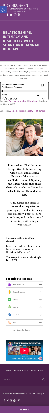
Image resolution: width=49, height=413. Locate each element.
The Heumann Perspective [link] (20, 393)
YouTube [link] (23, 78)
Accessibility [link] (6, 72)
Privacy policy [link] (21, 370)
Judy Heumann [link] (15, 5)
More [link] (42, 111)
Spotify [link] (30, 111)
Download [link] (32, 101)
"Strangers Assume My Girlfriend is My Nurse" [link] (20, 250)
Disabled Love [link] (13, 75)
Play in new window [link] (17, 101)
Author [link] (15, 72)
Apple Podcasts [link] (17, 111)
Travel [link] (45, 75)
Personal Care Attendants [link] (30, 75)
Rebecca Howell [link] (40, 65)
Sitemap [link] (7, 370)
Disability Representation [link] (29, 72)
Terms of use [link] (37, 370)
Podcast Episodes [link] (25, 69)
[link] (3, 9)
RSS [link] (36, 111)
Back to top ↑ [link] (38, 393)
